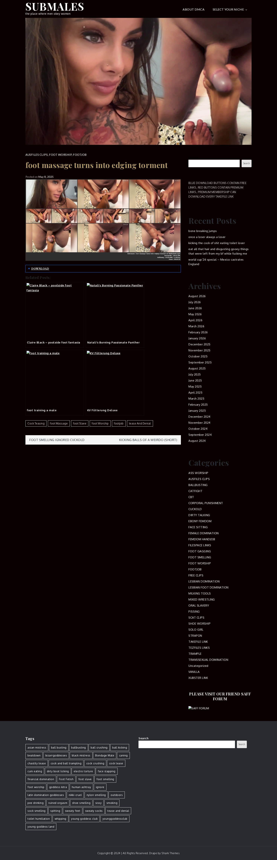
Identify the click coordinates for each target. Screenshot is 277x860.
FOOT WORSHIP (60, 154)
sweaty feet (72, 810)
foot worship (100, 423)
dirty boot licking (58, 771)
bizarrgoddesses (56, 755)
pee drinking (36, 802)
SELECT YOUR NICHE (228, 9)
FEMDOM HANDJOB (201, 539)
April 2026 (195, 320)
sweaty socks (94, 810)
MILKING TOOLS (199, 593)
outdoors (117, 795)
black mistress (81, 755)
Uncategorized (198, 666)
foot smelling (105, 779)
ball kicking (119, 747)
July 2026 (194, 302)
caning (123, 755)
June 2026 (195, 308)
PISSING (194, 611)
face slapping (107, 771)
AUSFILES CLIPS (36, 154)
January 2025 (197, 410)
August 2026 (197, 296)
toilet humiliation (39, 818)
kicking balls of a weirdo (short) (148, 440)
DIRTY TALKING (199, 515)
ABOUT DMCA (193, 9)
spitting (55, 810)
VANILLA (194, 672)
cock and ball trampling (66, 763)
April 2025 (195, 392)
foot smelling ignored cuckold (57, 440)
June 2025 (195, 380)
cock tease (116, 763)
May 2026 (195, 314)
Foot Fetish (66, 779)
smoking (112, 802)
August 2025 (197, 368)
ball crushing (99, 747)
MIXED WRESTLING (201, 599)
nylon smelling (96, 795)
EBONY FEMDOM (199, 521)
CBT (191, 497)
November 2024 (199, 422)
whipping (60, 818)
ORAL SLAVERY (198, 605)
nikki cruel (75, 795)
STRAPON (195, 635)
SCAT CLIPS (196, 617)
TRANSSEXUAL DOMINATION (208, 660)
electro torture (83, 771)
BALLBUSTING (198, 485)
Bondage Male (104, 755)
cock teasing (36, 423)
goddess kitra (58, 787)
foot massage (59, 423)
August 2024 (197, 441)
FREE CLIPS (195, 575)
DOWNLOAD (40, 268)
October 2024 (197, 428)
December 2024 (199, 416)
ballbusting (78, 747)
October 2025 (197, 356)
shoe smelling (81, 802)
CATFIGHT (195, 491)
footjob (119, 423)
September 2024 (200, 434)
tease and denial (140, 423)
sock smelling (37, 810)
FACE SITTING (198, 527)
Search (193, 157)
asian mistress (37, 747)
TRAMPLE (195, 653)
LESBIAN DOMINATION (204, 581)
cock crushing (95, 763)
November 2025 (199, 350)
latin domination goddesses (46, 795)
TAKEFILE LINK (198, 641)
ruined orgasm (57, 802)
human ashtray (81, 787)
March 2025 (196, 398)
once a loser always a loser (207, 237)
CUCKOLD (195, 509)
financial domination (41, 779)
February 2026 (198, 332)
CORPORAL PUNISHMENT (205, 503)
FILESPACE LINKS (199, 545)
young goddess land (41, 826)
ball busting (59, 747)
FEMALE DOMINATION (203, 533)
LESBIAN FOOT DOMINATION (208, 587)
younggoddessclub (115, 818)
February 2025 (198, 404)
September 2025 (200, 362)
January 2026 (197, 338)
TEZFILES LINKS (199, 647)
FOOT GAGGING (199, 551)
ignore (100, 787)
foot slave (79, 423)
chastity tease (37, 763)
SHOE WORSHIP (199, 623)
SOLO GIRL (196, 629)
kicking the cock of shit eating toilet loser (216, 243)
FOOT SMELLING (199, 557)
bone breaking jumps (202, 231)
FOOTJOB (80, 154)
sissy (98, 802)
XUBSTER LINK (198, 678)
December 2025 (199, 344)
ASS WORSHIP (198, 473)
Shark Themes (170, 853)
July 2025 (194, 374)
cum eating (35, 771)
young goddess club (84, 818)
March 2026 (196, 326)
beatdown (34, 755)
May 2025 (195, 386)
